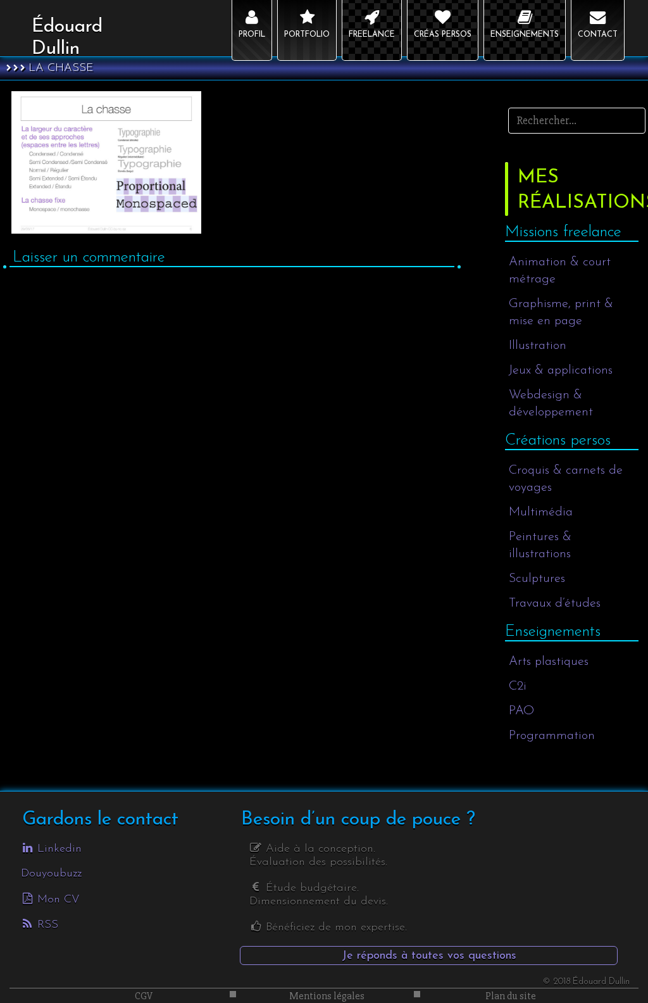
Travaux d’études (555, 603)
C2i (517, 686)
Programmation (552, 735)
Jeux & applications (561, 370)
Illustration (537, 345)
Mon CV (57, 899)
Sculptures (537, 578)
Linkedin (58, 849)
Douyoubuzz (51, 874)
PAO (521, 711)
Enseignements (553, 632)
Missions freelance (563, 232)
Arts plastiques (549, 661)
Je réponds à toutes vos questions (429, 956)
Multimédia (541, 512)
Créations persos (558, 440)
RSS (46, 925)
